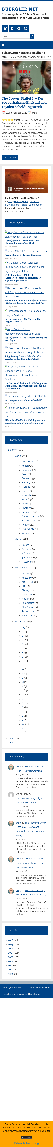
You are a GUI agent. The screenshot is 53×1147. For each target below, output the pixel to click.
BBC (24, 586)
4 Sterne (26, 557)
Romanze (27, 512)
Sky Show (27, 615)
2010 (10, 969)
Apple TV (27, 577)
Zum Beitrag (10, 157)
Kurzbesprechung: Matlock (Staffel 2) (23, 400)
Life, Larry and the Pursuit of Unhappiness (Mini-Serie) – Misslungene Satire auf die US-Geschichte (26, 386)
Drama (25, 478)
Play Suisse (28, 607)
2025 (10, 944)
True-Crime (28, 528)
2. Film (11, 738)
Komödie (27, 495)
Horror (25, 491)
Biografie (27, 470)
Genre (18, 455)
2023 (10, 952)
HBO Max (27, 594)
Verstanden (26, 1137)
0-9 (23, 627)
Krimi (24, 499)
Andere (26, 573)
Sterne (18, 539)
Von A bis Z (21, 621)
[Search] (32, 36)
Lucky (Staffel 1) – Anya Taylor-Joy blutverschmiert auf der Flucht (22, 242)
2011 (10, 965)
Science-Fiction (30, 516)
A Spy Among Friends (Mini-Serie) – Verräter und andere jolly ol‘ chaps (23, 357)
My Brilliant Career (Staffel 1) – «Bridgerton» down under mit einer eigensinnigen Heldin (23, 278)
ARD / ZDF (28, 581)
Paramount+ (28, 602)
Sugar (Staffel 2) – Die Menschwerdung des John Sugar (26, 339)
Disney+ (26, 590)
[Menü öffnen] (3, 45)
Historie (26, 486)
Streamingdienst (24, 567)
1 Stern (25, 544)
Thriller (26, 524)
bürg (18, 766)
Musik (25, 503)
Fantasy (26, 482)
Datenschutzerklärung (39, 987)
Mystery (26, 507)
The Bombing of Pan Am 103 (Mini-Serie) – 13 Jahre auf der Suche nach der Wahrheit (26, 302)
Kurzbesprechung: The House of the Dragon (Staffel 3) (22, 320)
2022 (10, 957)
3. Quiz (11, 742)
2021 (10, 961)
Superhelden (29, 520)
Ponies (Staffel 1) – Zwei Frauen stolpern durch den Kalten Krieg (31, 863)
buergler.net (20, 9)
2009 (11, 973)
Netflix (25, 598)
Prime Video (28, 611)
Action (25, 465)
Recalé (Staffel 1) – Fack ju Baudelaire (23, 255)
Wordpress (19, 994)
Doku (24, 474)
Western (26, 533)
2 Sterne (26, 549)
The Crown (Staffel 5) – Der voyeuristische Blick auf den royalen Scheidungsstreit (24, 102)
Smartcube (34, 994)
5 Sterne (26, 561)
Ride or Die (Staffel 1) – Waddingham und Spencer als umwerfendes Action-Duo (25, 421)
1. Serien (12, 449)
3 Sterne (26, 553)
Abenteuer (27, 461)
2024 (10, 948)
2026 (10, 940)
